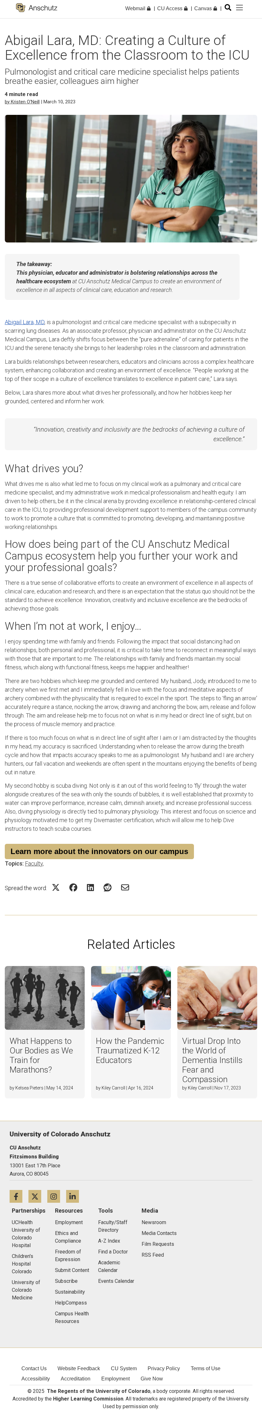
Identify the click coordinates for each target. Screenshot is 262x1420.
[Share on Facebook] (73, 887)
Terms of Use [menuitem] (205, 1368)
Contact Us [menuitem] (34, 1368)
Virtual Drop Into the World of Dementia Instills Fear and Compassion (212, 1060)
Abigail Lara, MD (24, 322)
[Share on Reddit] (107, 887)
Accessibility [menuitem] (35, 1378)
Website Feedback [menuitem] (79, 1368)
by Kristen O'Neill (22, 102)
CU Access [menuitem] (170, 8)
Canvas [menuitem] (203, 8)
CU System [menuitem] (124, 1368)
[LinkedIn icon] (75, 1196)
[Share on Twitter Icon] (56, 887)
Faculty (34, 863)
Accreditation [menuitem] (75, 1378)
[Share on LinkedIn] (90, 887)
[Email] (125, 887)
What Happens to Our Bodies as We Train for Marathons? (41, 1055)
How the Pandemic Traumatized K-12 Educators (130, 1050)
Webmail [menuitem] (136, 8)
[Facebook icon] (19, 1196)
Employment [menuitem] (115, 1378)
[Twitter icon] (37, 1196)
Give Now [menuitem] (152, 1378)
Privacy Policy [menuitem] (164, 1368)
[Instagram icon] (56, 1196)
